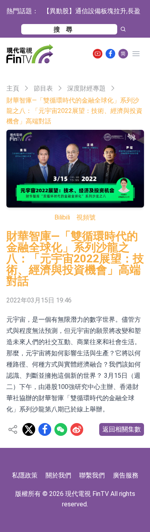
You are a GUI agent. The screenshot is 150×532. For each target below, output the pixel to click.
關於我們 (58, 475)
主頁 (12, 88)
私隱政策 (25, 475)
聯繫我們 (92, 475)
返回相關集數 (121, 429)
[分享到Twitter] (28, 429)
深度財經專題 (86, 88)
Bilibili (62, 217)
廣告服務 (125, 475)
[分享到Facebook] (44, 429)
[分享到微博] (76, 429)
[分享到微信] (60, 429)
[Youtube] (97, 53)
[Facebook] (110, 53)
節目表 (43, 88)
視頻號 (86, 217)
